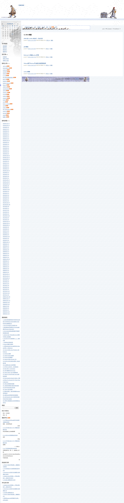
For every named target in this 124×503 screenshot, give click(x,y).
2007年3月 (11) (6, 291)
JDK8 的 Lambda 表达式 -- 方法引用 (33, 38)
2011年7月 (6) (6, 210)
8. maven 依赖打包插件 (8, 344)
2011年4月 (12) (6, 215)
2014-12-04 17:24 (32, 57)
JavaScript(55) (6, 88)
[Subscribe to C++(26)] (7, 75)
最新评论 (5, 51)
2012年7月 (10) (6, 189)
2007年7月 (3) (6, 283)
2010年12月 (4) (6, 221)
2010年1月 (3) (6, 240)
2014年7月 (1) (6, 163)
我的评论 (5, 47)
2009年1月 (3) (6, 257)
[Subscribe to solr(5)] (7, 105)
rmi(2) (4, 102)
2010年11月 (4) (6, 223)
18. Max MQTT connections (9, 368)
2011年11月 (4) (6, 202)
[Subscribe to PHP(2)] (7, 100)
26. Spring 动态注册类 (8, 389)
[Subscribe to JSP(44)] (7, 90)
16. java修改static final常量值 (9, 364)
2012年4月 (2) (6, 195)
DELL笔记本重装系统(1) (8, 77)
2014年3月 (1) (6, 168)
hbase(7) (5, 85)
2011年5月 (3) (6, 214)
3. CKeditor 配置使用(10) (8, 492)
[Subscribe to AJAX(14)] (8, 70)
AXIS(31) (5, 73)
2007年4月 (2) (6, 289)
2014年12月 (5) (6, 155)
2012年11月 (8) (6, 181)
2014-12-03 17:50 (32, 73)
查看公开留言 (6, 58)
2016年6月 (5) (6, 131)
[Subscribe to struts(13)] (8, 111)
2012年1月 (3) (6, 200)
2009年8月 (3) (6, 245)
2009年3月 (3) (6, 253)
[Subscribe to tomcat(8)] (8, 113)
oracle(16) (5, 98)
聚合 (50, 27)
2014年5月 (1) (6, 166)
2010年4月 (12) (6, 236)
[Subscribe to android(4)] (8, 71)
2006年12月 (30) (6, 296)
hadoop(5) (5, 81)
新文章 (43, 27)
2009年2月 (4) (6, 255)
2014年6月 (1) (6, 165)
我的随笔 (5, 46)
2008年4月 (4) (6, 266)
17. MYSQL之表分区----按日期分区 (10, 366)
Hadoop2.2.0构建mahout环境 (31, 55)
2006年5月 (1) (6, 309)
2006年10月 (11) (6, 300)
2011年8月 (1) (6, 208)
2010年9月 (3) (6, 227)
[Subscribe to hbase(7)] (8, 85)
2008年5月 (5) (6, 264)
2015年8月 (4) (6, 144)
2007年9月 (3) (6, 279)
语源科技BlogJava (29, 27)
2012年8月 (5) (6, 187)
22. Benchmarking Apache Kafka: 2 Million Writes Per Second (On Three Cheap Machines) (11, 380)
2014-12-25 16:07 (32, 48)
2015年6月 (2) (6, 148)
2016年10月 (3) (6, 125)
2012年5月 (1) (6, 193)
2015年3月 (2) (6, 153)
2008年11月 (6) (6, 259)
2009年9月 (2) (6, 244)
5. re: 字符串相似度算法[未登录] (10, 448)
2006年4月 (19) (6, 311)
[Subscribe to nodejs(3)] (8, 96)
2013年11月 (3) (6, 170)
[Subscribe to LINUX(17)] (9, 92)
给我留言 (5, 56)
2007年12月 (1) (6, 274)
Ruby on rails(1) (6, 103)
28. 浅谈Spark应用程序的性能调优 (10, 395)
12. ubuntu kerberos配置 (8, 355)
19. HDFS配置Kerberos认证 (9, 370)
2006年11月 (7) (6, 298)
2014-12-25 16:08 (32, 40)
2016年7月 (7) (6, 129)
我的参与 (5, 49)
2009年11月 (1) (6, 242)
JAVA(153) (5, 86)
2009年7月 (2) (6, 247)
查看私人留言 (6, 60)
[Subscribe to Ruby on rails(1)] (11, 103)
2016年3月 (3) (6, 134)
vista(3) (4, 115)
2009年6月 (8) (6, 249)
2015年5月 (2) (6, 149)
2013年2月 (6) (6, 176)
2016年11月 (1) (6, 123)
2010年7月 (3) (6, 230)
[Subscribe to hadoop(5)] (8, 81)
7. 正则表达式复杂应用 (8, 342)
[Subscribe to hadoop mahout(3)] (12, 83)
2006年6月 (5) (6, 308)
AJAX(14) (5, 70)
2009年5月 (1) (6, 251)
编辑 (52, 40)
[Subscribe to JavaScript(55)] (10, 88)
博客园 (77, 79)
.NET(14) (5, 66)
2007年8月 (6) (6, 281)
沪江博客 (87, 79)
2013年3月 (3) (6, 174)
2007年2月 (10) (6, 293)
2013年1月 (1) (6, 178)
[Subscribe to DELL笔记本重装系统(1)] (15, 77)
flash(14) (5, 79)
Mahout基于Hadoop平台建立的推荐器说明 (35, 63)
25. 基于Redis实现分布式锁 (9, 387)
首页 (35, 27)
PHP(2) (4, 100)
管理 (56, 27)
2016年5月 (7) (6, 132)
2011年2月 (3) (6, 219)
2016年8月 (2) (6, 127)
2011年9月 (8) (6, 206)
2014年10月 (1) (6, 159)
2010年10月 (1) (6, 225)
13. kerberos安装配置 (7, 357)
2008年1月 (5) (6, 272)
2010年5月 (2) (6, 234)
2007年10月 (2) (6, 278)
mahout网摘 (27, 71)
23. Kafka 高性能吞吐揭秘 (8, 383)
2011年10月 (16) (6, 204)
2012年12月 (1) (6, 180)
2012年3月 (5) (6, 196)
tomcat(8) (5, 113)
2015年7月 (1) (6, 146)
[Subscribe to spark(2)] (8, 107)
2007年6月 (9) (6, 285)
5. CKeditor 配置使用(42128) (9, 479)
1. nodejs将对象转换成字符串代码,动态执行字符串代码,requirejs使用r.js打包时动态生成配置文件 (11, 321)
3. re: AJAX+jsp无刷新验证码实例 (10, 435)
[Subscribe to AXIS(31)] (8, 73)
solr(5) (4, 105)
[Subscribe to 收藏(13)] (8, 117)
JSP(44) (4, 90)
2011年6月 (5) (6, 212)
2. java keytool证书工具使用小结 (10, 325)
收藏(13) (5, 117)
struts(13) (5, 111)
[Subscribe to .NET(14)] (8, 66)
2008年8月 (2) (6, 261)
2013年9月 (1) (6, 172)
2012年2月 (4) (6, 198)
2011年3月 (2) (6, 217)
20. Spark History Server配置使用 (10, 372)
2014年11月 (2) (6, 157)
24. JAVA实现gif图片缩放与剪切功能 (11, 385)
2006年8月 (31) (6, 304)
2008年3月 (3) (6, 268)
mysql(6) (5, 94)
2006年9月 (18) (6, 302)
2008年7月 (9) (6, 262)
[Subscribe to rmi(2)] (6, 102)
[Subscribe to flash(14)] (8, 79)
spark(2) (5, 107)
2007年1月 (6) (6, 294)
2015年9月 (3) (6, 142)
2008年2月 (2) (6, 270)
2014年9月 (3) (6, 161)
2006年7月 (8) (6, 306)
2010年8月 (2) (6, 229)
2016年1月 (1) (6, 138)
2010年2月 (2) (6, 238)
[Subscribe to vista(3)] (7, 115)
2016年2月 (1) (6, 136)
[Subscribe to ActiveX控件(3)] (10, 68)
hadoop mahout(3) (7, 83)
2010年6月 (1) (6, 232)
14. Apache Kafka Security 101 (9, 359)
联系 (47, 27)
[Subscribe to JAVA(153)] (8, 86)
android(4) (5, 71)
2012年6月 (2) (6, 191)
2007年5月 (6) (6, 287)
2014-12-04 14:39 (32, 65)
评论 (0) (48, 40)
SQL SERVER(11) (7, 109)
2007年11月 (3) (6, 276)
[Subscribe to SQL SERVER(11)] (12, 109)
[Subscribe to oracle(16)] (8, 98)
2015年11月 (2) (6, 140)
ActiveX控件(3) (6, 68)
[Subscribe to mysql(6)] (8, 94)
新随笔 (39, 27)
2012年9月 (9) (6, 185)
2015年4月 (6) (6, 151)
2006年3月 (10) (6, 313)
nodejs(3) (5, 96)
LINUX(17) (5, 92)
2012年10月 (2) (6, 183)
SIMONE (21, 5)
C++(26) (4, 75)
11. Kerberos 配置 (7, 353)
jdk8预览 (26, 47)
